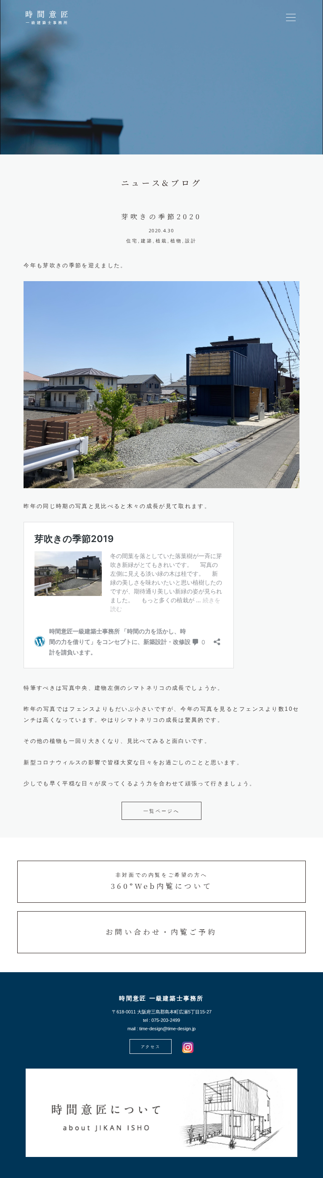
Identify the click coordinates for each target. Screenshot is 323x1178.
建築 (147, 240)
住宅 (132, 240)
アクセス (151, 1047)
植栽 (162, 240)
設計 (191, 240)
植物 (176, 240)
